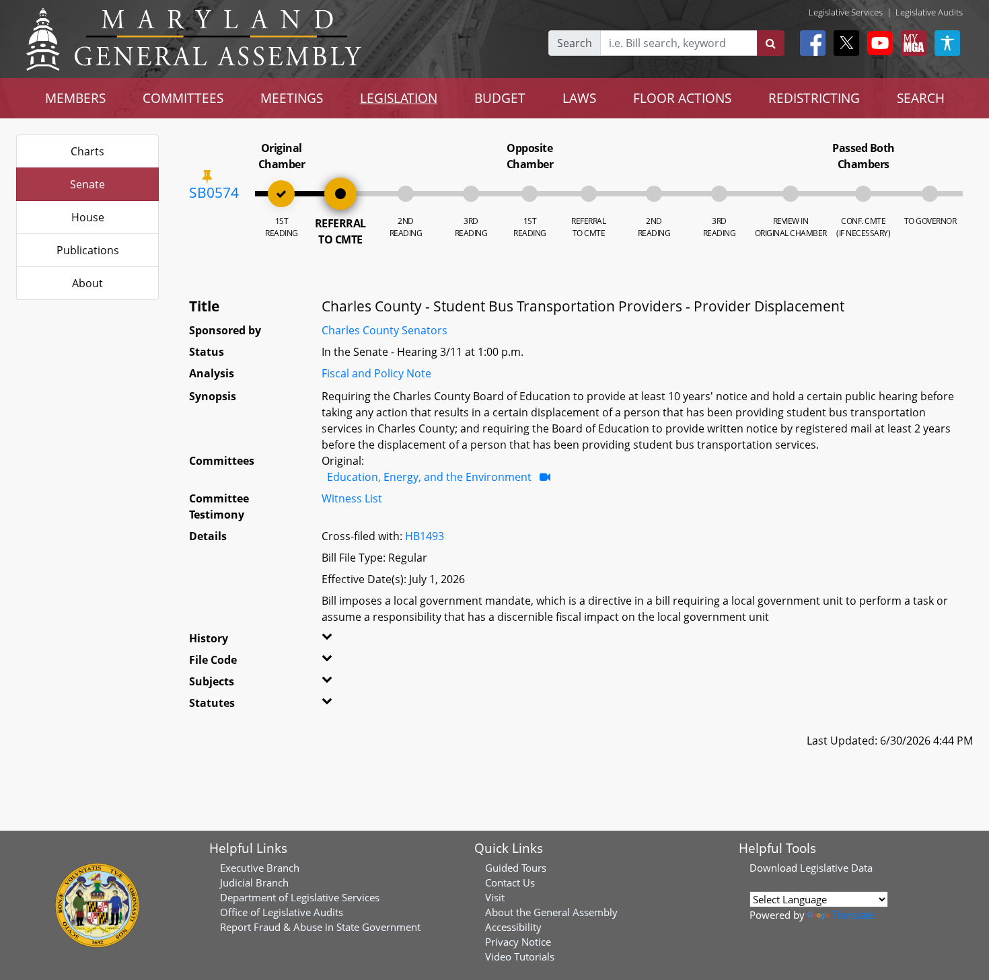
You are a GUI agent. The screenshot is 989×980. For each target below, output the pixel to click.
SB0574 (214, 192)
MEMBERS (75, 97)
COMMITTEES (183, 97)
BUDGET (499, 97)
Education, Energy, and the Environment (429, 476)
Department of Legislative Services (299, 897)
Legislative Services (846, 12)
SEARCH (921, 97)
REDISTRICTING (814, 97)
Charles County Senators (384, 330)
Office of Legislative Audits (281, 912)
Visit (495, 897)
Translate (853, 914)
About (87, 283)
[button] (344, 641)
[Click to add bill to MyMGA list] (207, 176)
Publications (88, 250)
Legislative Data (836, 867)
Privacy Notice (518, 941)
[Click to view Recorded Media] (545, 476)
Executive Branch (259, 867)
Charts (87, 151)
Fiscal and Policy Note (376, 373)
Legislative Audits (929, 12)
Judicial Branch (254, 882)
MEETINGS (291, 97)
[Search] (770, 43)
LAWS (579, 97)
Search (574, 43)
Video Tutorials (519, 956)
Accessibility (513, 927)
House (87, 217)
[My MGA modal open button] (910, 43)
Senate (87, 184)
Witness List (352, 498)
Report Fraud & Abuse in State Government (320, 927)
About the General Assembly (551, 912)
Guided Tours (515, 867)
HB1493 (424, 536)
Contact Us (510, 882)
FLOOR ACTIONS (682, 97)
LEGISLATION (398, 97)
